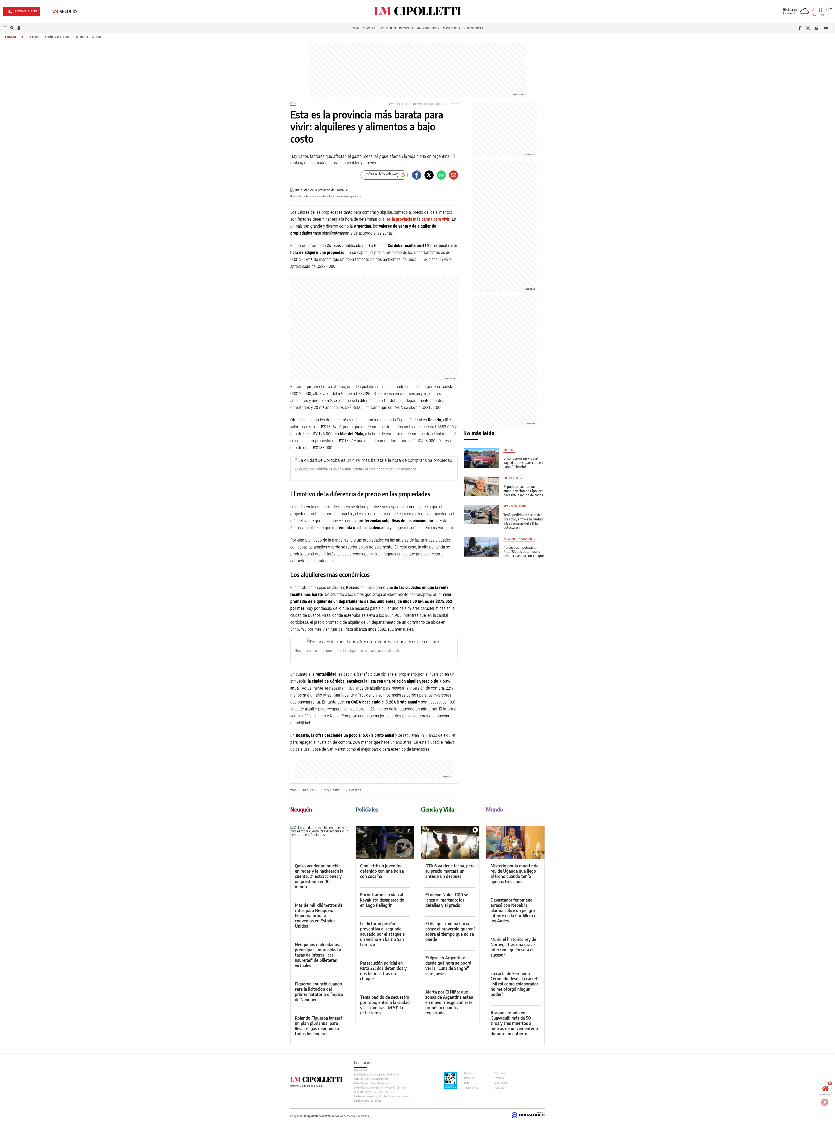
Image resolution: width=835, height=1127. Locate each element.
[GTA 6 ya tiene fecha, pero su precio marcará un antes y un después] (450, 842)
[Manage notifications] (824, 1102)
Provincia (406, 28)
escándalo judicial (57, 37)
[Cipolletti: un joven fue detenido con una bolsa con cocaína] (385, 842)
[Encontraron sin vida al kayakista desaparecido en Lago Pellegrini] (481, 458)
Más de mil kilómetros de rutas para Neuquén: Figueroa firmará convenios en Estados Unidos (318, 915)
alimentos (353, 790)
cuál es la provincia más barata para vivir (414, 219)
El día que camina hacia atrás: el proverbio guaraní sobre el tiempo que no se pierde (450, 931)
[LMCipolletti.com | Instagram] (817, 28)
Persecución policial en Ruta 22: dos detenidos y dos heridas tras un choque (523, 551)
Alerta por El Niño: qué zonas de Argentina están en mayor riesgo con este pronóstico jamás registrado (449, 1002)
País (293, 103)
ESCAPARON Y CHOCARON (519, 538)
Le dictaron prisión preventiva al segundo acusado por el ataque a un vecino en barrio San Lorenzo (382, 934)
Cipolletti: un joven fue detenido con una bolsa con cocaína (382, 871)
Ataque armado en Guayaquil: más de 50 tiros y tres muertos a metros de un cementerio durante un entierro (514, 1023)
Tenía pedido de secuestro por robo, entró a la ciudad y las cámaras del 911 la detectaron (523, 521)
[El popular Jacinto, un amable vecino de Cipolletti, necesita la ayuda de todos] (481, 486)
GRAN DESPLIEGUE (514, 506)
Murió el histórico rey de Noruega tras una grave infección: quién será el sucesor (513, 946)
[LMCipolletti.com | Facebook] (800, 28)
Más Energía (451, 28)
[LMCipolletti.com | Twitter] (809, 28)
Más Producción (428, 28)
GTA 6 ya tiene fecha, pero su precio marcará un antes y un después (450, 871)
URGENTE (509, 450)
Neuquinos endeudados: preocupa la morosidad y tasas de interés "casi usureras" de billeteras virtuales (318, 955)
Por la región (512, 478)
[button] (5, 28)
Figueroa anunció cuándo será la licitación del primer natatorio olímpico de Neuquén (319, 991)
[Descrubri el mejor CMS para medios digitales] (528, 1119)
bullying (33, 37)
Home (355, 28)
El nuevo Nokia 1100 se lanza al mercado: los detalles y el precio (446, 900)
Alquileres (331, 790)
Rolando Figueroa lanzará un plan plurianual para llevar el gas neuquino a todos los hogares (318, 1025)
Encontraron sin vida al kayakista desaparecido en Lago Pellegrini (523, 462)
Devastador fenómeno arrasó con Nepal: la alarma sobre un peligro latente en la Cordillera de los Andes (515, 910)
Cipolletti (370, 28)
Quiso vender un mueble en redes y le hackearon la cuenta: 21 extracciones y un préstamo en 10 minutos (319, 876)
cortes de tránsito (88, 37)
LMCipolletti (398, 104)
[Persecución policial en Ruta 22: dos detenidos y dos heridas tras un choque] (481, 547)
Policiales (388, 28)
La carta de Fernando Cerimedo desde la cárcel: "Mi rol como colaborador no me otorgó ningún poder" (514, 983)
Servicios (499, 1087)
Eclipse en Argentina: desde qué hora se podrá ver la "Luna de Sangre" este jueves (448, 965)
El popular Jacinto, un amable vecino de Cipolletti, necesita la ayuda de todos (523, 490)
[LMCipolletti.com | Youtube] (826, 28)
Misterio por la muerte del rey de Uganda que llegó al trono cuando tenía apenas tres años (515, 873)
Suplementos (471, 1087)
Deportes (469, 1078)
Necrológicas (473, 28)
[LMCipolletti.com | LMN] (65, 11)
